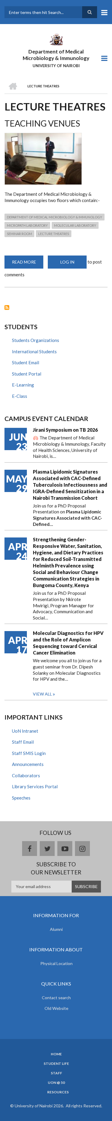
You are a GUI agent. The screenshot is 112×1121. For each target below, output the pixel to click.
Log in (67, 261)
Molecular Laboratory (75, 225)
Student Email (25, 362)
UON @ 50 (56, 1082)
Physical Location (56, 963)
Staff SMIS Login (29, 753)
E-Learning (23, 384)
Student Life (56, 1063)
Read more (27, 264)
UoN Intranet (25, 731)
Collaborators (26, 775)
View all (42, 693)
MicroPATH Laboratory (27, 225)
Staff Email (23, 742)
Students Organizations (35, 340)
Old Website (56, 1008)
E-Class (19, 396)
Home (56, 1054)
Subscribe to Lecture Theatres (6, 307)
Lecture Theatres (53, 234)
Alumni (56, 929)
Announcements (28, 764)
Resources (58, 1092)
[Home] (55, 39)
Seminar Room (19, 234)
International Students (34, 351)
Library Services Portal (35, 786)
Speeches (21, 797)
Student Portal (26, 373)
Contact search (56, 997)
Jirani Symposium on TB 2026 (65, 430)
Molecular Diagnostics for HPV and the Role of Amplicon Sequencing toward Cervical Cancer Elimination (68, 642)
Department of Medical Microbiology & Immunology (56, 54)
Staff (56, 1073)
